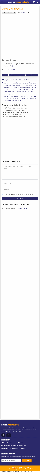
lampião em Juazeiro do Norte (24, 90)
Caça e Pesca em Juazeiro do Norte (17, 80)
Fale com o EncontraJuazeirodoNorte (14, 445)
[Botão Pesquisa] (38, 2)
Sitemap (26, 467)
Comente (30, 75)
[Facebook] (3, 435)
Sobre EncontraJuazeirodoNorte (13, 443)
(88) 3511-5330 (9, 69)
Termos (13, 467)
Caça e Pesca (22, 208)
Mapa (12, 75)
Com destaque (14, 448)
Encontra (18, 2)
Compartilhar (10, 13)
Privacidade (20, 467)
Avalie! (22, 13)
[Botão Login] (34, 2)
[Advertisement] (20, 37)
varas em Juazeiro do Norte (14, 100)
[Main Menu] (2, 2)
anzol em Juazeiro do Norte (15, 83)
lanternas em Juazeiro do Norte (16, 92)
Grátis (23, 448)
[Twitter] (8, 435)
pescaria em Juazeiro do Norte (21, 98)
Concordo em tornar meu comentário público (18, 194)
